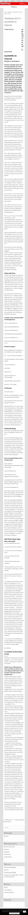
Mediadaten (13, 1)
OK (24, 911)
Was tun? (6, 836)
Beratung (6, 849)
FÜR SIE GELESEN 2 (9, 892)
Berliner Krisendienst (9, 847)
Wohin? (6, 887)
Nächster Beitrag (20, 820)
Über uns (3, 1)
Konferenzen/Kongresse (10, 867)
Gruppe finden (8, 857)
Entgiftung (6, 852)
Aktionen (6, 870)
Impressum (19, 1)
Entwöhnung (7, 854)
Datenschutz (24, 1)
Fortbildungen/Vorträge (10, 872)
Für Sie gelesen (8, 890)
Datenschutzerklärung (14, 913)
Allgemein (10, 12)
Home (5, 12)
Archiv (8, 1)
